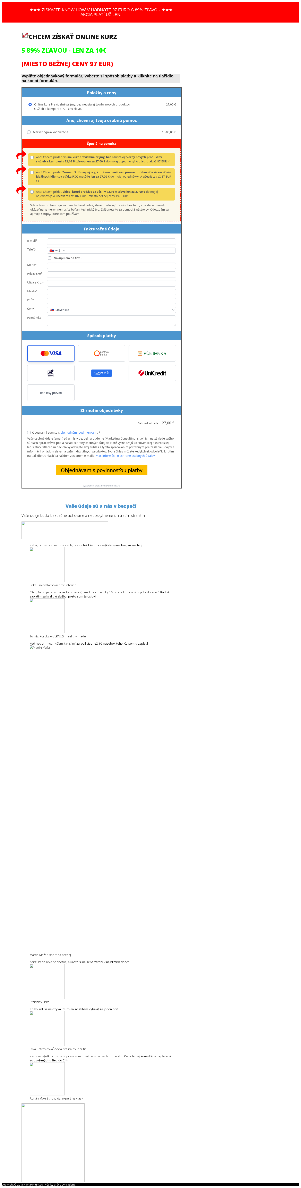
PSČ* (30, 300)
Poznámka (34, 318)
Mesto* (32, 291)
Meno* (32, 265)
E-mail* (32, 241)
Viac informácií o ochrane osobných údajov (125, 456)
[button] (51, 353)
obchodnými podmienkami (79, 432)
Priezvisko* (34, 273)
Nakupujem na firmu (67, 258)
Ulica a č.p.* (35, 282)
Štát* (30, 309)
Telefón (32, 249)
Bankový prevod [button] (51, 393)
